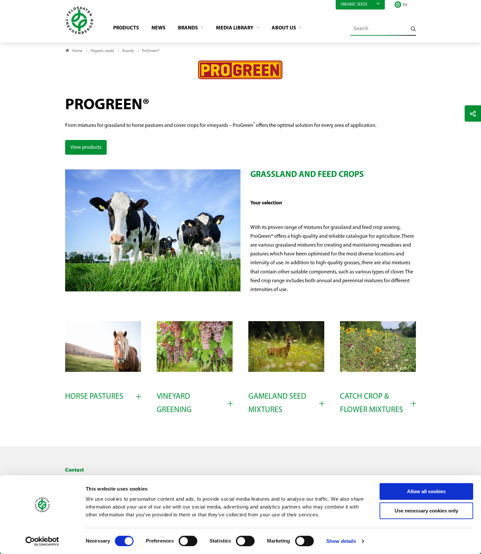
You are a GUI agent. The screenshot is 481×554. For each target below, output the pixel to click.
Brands (188, 28)
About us (284, 28)
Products (126, 28)
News (158, 28)
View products (85, 147)
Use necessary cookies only (426, 510)
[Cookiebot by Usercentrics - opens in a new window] (42, 541)
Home (77, 51)
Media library (235, 28)
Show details (341, 541)
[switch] (188, 541)
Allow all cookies (426, 491)
